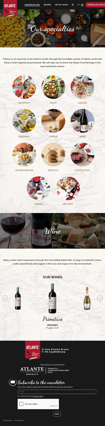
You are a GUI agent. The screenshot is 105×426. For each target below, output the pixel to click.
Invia (57, 414)
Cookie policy (8, 420)
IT (78, 5)
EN (82, 5)
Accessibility (19, 420)
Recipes (47, 5)
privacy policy (38, 396)
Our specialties (32, 5)
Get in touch (61, 5)
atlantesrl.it (32, 374)
